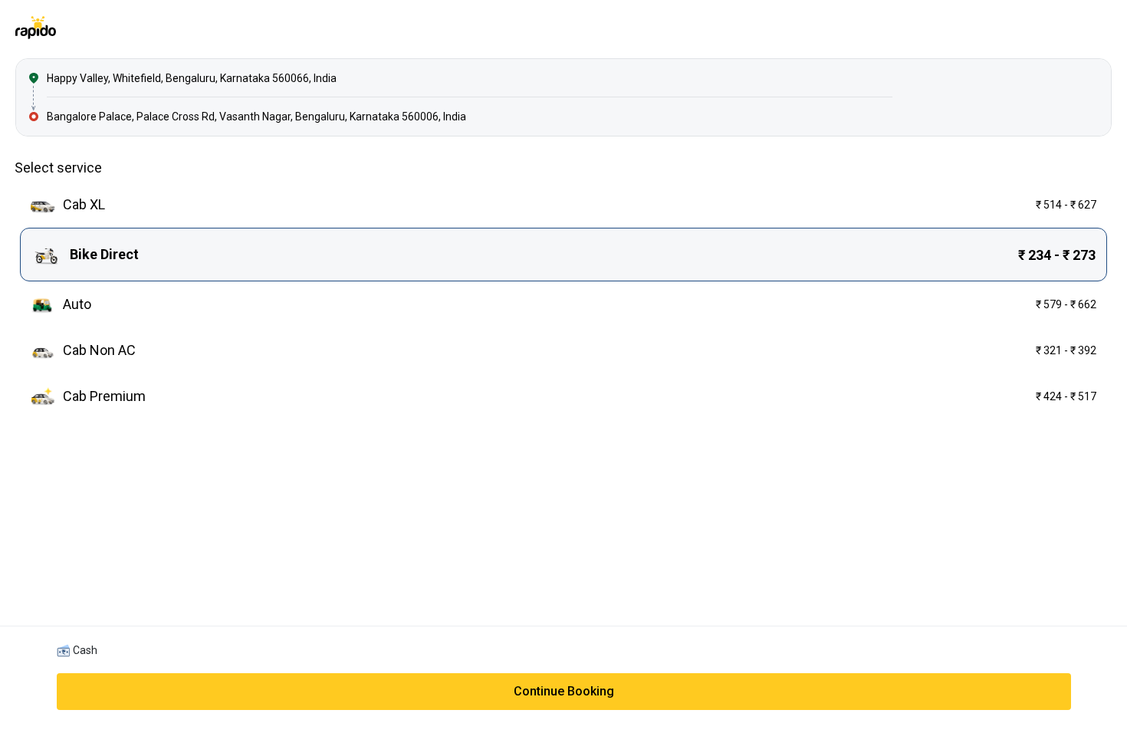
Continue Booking (564, 691)
